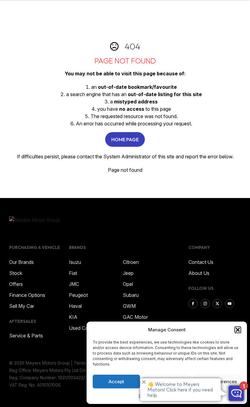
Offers (16, 284)
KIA (73, 317)
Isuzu (75, 262)
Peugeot (78, 295)
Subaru (131, 295)
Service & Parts (26, 336)
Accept (116, 381)
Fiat (73, 273)
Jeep (128, 273)
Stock (15, 273)
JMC (74, 284)
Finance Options (27, 295)
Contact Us (200, 262)
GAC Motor (135, 317)
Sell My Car (21, 306)
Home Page (125, 139)
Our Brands (21, 262)
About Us (198, 273)
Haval (75, 306)
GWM (129, 306)
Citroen (131, 262)
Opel (128, 284)
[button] (238, 330)
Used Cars (80, 328)
